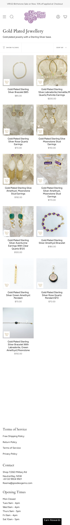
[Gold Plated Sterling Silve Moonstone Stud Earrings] (51, 120)
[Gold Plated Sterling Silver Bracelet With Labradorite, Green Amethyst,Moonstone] (18, 323)
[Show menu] (4, 17)
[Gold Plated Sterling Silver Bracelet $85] (18, 70)
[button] (12, 17)
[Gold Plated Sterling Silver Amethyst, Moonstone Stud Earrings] (51, 169)
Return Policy (10, 442)
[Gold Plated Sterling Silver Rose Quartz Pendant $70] (51, 273)
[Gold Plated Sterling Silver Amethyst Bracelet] (51, 221)
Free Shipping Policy (13, 436)
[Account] (58, 17)
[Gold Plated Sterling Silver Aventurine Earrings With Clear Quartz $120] (18, 221)
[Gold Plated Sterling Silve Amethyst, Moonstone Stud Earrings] (18, 169)
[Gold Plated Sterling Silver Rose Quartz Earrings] (18, 120)
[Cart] (65, 17)
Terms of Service (12, 447)
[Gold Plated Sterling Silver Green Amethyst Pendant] (18, 273)
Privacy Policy (10, 453)
